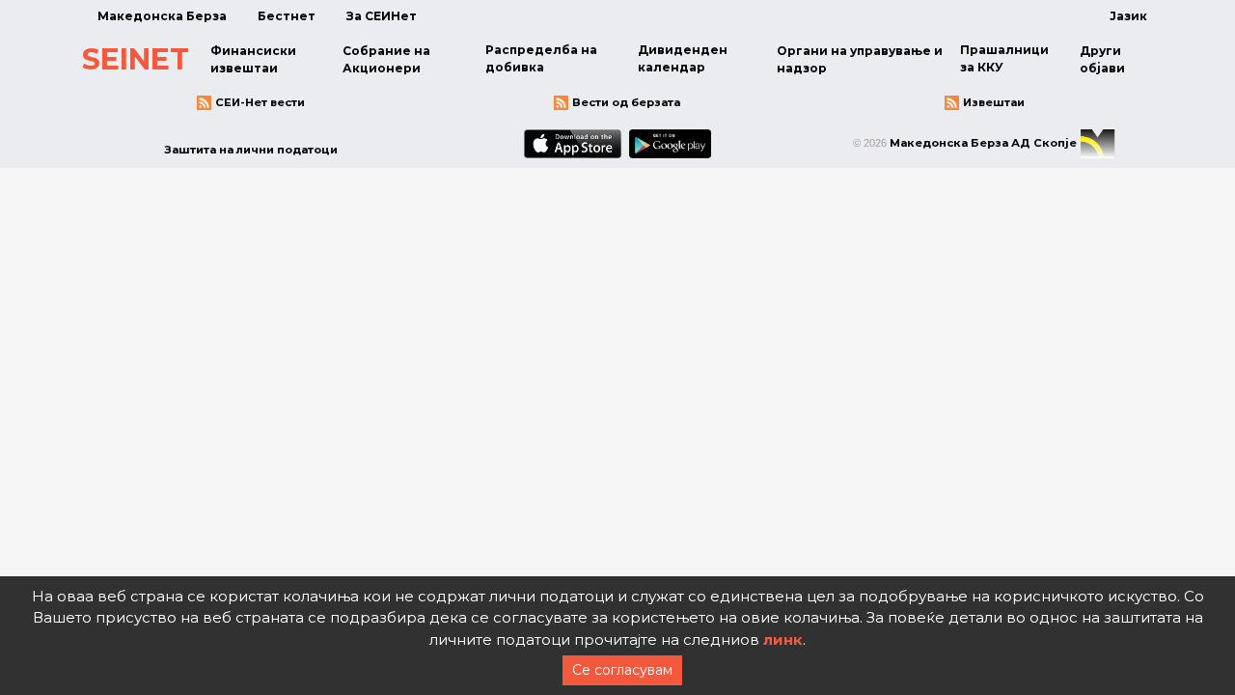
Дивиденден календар (682, 58)
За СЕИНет (381, 16)
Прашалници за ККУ (1004, 58)
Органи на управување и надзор (860, 59)
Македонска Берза (162, 16)
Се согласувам (622, 670)
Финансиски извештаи (253, 59)
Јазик (1128, 16)
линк (783, 639)
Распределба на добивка (541, 58)
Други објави (1102, 59)
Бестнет (287, 16)
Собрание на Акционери (386, 59)
